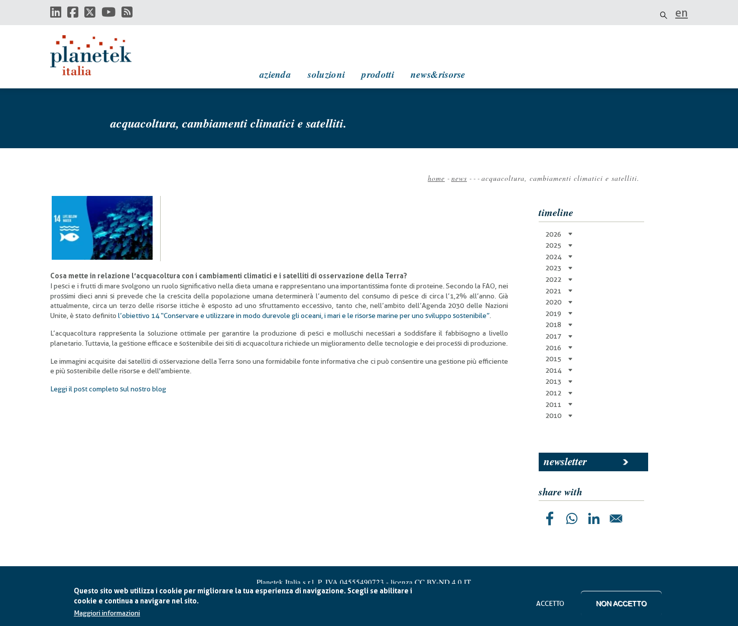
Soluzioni (326, 74)
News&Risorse (438, 74)
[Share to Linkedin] (594, 518)
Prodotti (377, 74)
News (459, 178)
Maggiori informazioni (107, 613)
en (681, 12)
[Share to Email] (616, 518)
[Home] (100, 55)
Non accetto (621, 603)
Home (436, 178)
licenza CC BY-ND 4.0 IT (431, 582)
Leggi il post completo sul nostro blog (108, 389)
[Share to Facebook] (550, 518)
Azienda (275, 74)
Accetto (550, 603)
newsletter (565, 461)
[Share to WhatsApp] (572, 518)
